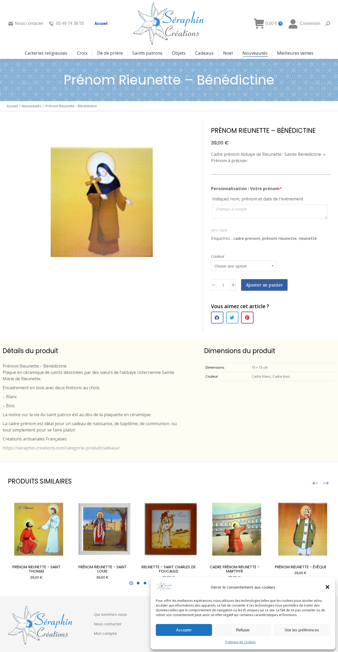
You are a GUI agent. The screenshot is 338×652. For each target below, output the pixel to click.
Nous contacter (29, 23)
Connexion (310, 23)
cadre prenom (246, 238)
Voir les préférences (302, 630)
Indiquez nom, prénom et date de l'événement (257, 199)
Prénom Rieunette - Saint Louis (102, 569)
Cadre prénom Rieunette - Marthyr (235, 569)
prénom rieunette (279, 238)
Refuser (243, 630)
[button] (327, 587)
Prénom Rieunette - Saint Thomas (36, 569)
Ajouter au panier (264, 285)
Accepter (184, 630)
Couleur (218, 256)
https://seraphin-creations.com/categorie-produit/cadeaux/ (61, 448)
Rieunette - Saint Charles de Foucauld (169, 569)
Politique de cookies (240, 642)
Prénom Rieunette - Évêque (300, 567)
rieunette (308, 238)
